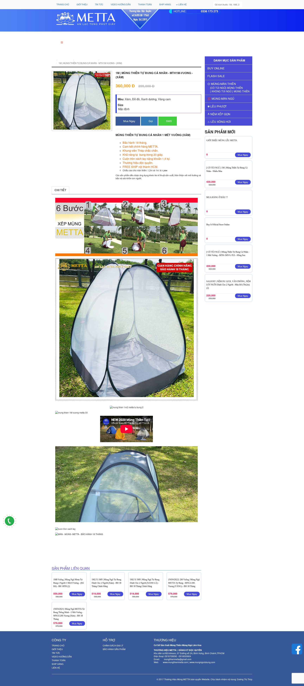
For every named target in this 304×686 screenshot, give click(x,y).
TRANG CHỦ (62, 4)
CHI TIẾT (60, 190)
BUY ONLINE (216, 68)
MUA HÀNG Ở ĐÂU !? (217, 197)
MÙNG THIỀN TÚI (71, 543)
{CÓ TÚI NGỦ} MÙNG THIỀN (226, 87)
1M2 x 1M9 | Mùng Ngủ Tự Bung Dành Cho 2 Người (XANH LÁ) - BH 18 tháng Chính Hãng (144, 583)
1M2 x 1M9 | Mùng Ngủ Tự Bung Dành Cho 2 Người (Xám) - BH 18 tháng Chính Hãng (106, 583)
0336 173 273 (209, 11)
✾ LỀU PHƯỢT (217, 106)
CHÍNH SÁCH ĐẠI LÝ (113, 645)
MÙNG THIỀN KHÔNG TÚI (75, 546)
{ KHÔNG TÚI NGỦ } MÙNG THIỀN (229, 91)
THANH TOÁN (145, 4)
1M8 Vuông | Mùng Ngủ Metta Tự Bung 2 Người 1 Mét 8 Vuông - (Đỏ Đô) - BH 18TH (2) (68, 583)
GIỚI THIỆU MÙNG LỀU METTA (221, 140)
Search (247, 5)
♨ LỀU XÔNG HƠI (219, 122)
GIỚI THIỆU (82, 4)
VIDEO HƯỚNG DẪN (120, 4)
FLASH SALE (216, 76)
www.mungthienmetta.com (175, 662)
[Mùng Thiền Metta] (107, 19)
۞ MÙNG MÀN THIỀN (221, 84)
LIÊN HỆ (182, 4)
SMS (168, 121)
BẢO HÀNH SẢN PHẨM (114, 649)
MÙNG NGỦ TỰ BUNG (73, 549)
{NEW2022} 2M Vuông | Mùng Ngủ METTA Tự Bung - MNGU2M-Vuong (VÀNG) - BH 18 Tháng (184, 583)
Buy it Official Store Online (218, 224)
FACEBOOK (80, 190)
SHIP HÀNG (165, 4)
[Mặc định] (159, 109)
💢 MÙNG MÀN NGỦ (220, 99)
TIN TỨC (98, 4)
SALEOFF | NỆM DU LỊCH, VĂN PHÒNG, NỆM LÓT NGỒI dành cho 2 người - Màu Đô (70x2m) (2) (228, 284)
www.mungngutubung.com (202, 662)
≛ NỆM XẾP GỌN (218, 114)
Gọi (150, 121)
